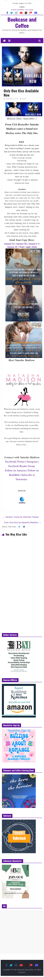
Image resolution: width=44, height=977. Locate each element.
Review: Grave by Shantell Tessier (21, 517)
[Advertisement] (22, 932)
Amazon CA (33, 243)
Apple (28, 246)
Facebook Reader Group (21, 466)
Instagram (32, 461)
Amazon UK (21, 243)
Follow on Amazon (15, 470)
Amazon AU (12, 246)
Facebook (10, 461)
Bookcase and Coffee (21, 22)
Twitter (21, 461)
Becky (24, 98)
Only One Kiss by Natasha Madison (22, 522)
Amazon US (9, 243)
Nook (21, 246)
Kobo (34, 246)
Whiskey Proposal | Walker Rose (22, 9)
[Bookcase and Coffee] (4, 40)
